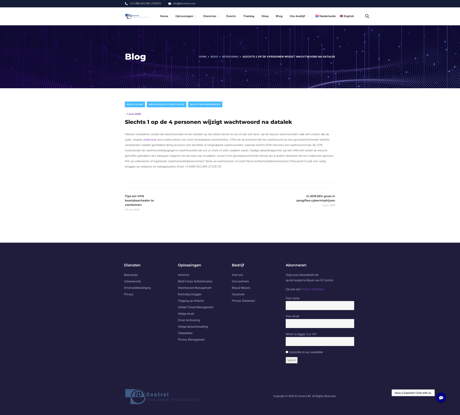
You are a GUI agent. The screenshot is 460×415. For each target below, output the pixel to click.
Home (164, 16)
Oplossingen (184, 16)
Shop (265, 16)
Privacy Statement (312, 289)
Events (231, 16)
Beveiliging (230, 56)
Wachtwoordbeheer (205, 104)
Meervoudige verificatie (167, 104)
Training (248, 16)
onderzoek (150, 140)
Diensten (209, 16)
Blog (279, 16)
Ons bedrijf (297, 16)
